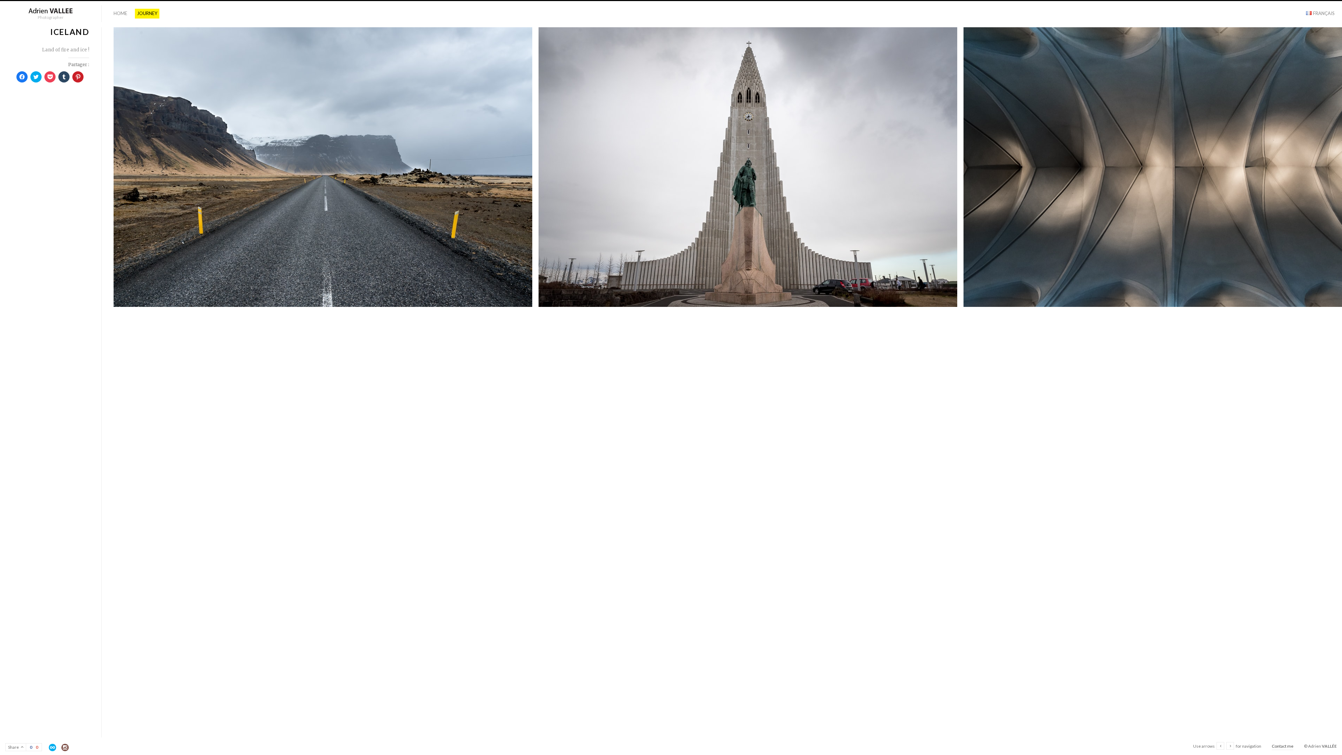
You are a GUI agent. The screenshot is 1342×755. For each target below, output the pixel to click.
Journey (147, 13)
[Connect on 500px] (52, 747)
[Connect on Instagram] (65, 747)
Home (120, 13)
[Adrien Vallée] (50, 11)
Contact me (1282, 746)
